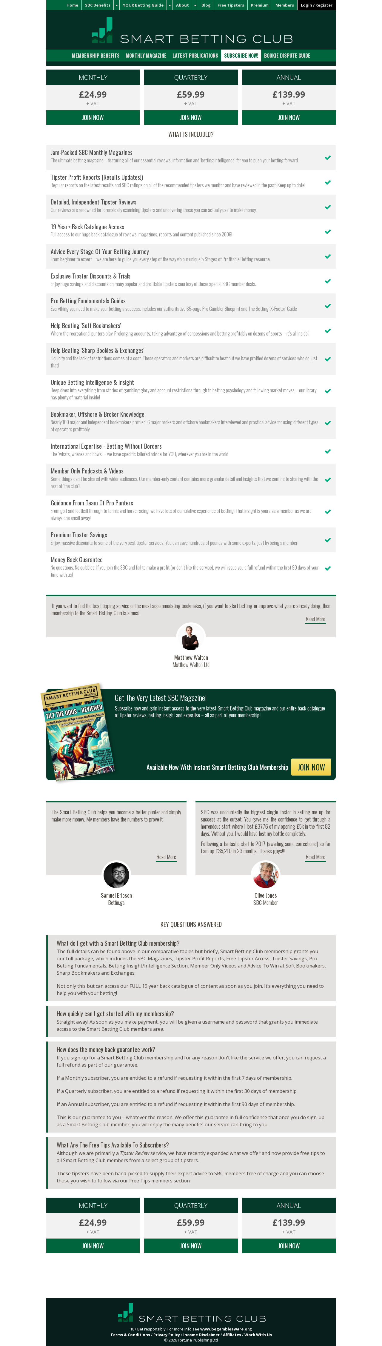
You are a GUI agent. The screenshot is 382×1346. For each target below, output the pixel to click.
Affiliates (232, 1334)
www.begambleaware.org (226, 1329)
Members (284, 5)
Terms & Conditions (130, 1334)
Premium (260, 5)
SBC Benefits (97, 5)
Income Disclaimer (201, 1334)
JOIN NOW (311, 767)
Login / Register (316, 5)
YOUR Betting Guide (143, 5)
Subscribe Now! (241, 55)
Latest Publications (195, 55)
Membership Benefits (96, 55)
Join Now (93, 117)
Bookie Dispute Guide (287, 55)
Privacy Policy (166, 1334)
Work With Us (258, 1334)
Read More (315, 619)
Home (72, 5)
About (182, 5)
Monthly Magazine (146, 55)
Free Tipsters (231, 5)
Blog (206, 5)
